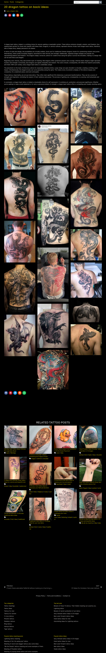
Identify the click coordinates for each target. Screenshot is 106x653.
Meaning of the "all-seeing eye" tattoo (16, 641)
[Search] (100, 2)
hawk (90, 455)
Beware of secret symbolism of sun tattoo (67, 611)
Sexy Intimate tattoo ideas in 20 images (66, 613)
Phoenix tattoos (9, 619)
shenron (39, 458)
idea (17, 11)
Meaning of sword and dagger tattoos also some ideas (21, 644)
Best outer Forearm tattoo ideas (64, 616)
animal (81, 455)
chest (31, 492)
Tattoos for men (9, 611)
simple (70, 517)
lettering (64, 517)
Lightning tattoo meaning (12, 638)
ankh (80, 488)
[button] (5, 15)
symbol (94, 488)
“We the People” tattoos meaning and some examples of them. (23, 646)
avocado (7, 519)
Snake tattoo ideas (60, 649)
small (69, 484)
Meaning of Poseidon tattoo (13, 649)
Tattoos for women (10, 613)
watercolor (23, 486)
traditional (21, 519)
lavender (15, 486)
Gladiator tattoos (9, 621)
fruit (12, 519)
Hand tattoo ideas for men (62, 619)
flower (6, 486)
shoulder (45, 458)
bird (86, 455)
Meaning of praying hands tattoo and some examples (21, 651)
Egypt (85, 488)
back (8, 11)
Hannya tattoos (9, 626)
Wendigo (13, 453)
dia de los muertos (87, 523)
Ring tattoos (8, 624)
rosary (46, 492)
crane (40, 527)
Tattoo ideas (8, 608)
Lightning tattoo (59, 608)
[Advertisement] (53, 30)
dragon (12, 11)
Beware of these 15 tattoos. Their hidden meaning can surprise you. (75, 606)
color (58, 453)
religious (40, 492)
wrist (99, 488)
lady (99, 523)
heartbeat (59, 484)
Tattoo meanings (9, 606)
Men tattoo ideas (59, 646)
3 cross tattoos (9, 616)
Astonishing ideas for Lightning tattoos (66, 621)
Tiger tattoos (8, 629)
